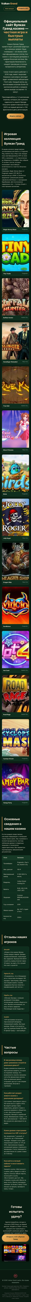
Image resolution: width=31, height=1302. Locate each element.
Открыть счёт (23, 8)
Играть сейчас (15, 116)
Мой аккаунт (9, 8)
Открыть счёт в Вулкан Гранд (15, 1238)
